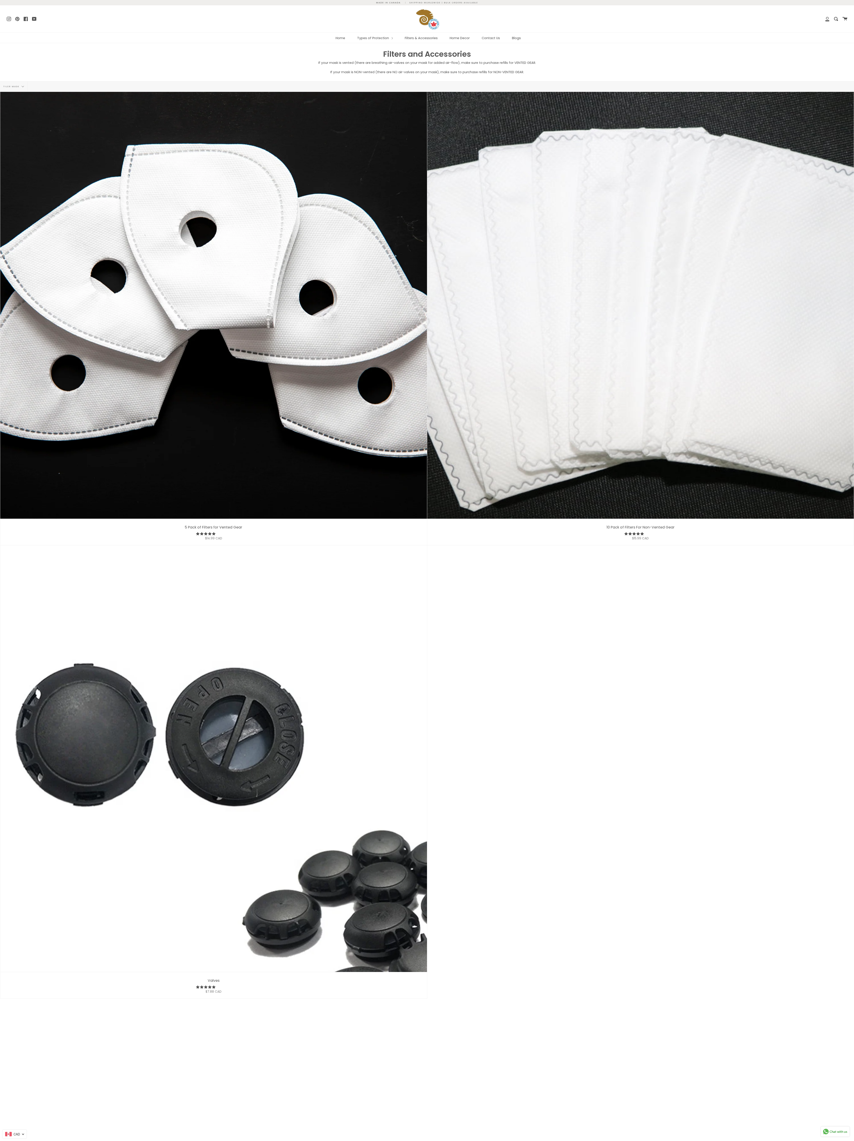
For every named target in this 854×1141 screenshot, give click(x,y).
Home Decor (460, 38)
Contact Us (491, 38)
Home (340, 38)
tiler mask (11, 86)
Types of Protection (373, 38)
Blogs (516, 38)
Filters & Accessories (421, 38)
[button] (206, 534)
